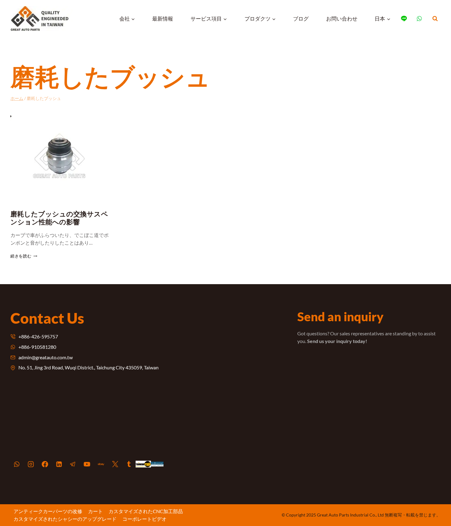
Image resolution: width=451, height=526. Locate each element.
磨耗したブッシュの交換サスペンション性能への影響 (59, 218)
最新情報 (162, 18)
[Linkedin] (58, 464)
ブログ (301, 18)
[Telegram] (73, 464)
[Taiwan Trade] (143, 464)
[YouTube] (87, 464)
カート (95, 511)
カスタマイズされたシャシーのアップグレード (65, 519)
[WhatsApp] (16, 464)
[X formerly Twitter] (115, 464)
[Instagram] (31, 464)
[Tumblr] (129, 464)
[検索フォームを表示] (435, 18)
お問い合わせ (341, 18)
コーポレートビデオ (144, 519)
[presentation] (59, 156)
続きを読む (22, 255)
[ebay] (101, 464)
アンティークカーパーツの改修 (47, 511)
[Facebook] (45, 464)
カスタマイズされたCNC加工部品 (146, 511)
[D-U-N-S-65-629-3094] (157, 464)
